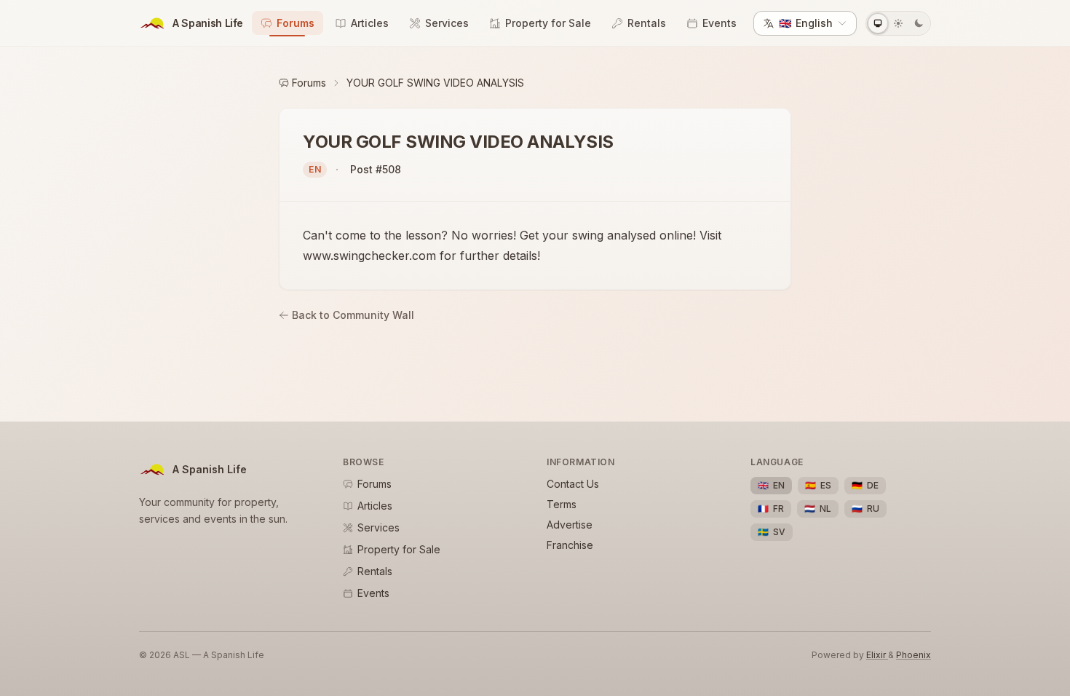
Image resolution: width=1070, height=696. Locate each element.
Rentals (646, 23)
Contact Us (573, 484)
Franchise (570, 545)
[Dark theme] (918, 23)
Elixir (877, 654)
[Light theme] (898, 23)
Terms (561, 504)
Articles (370, 23)
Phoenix (913, 654)
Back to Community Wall (353, 315)
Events (719, 23)
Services (447, 23)
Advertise (570, 524)
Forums (295, 23)
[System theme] (878, 23)
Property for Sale (548, 23)
